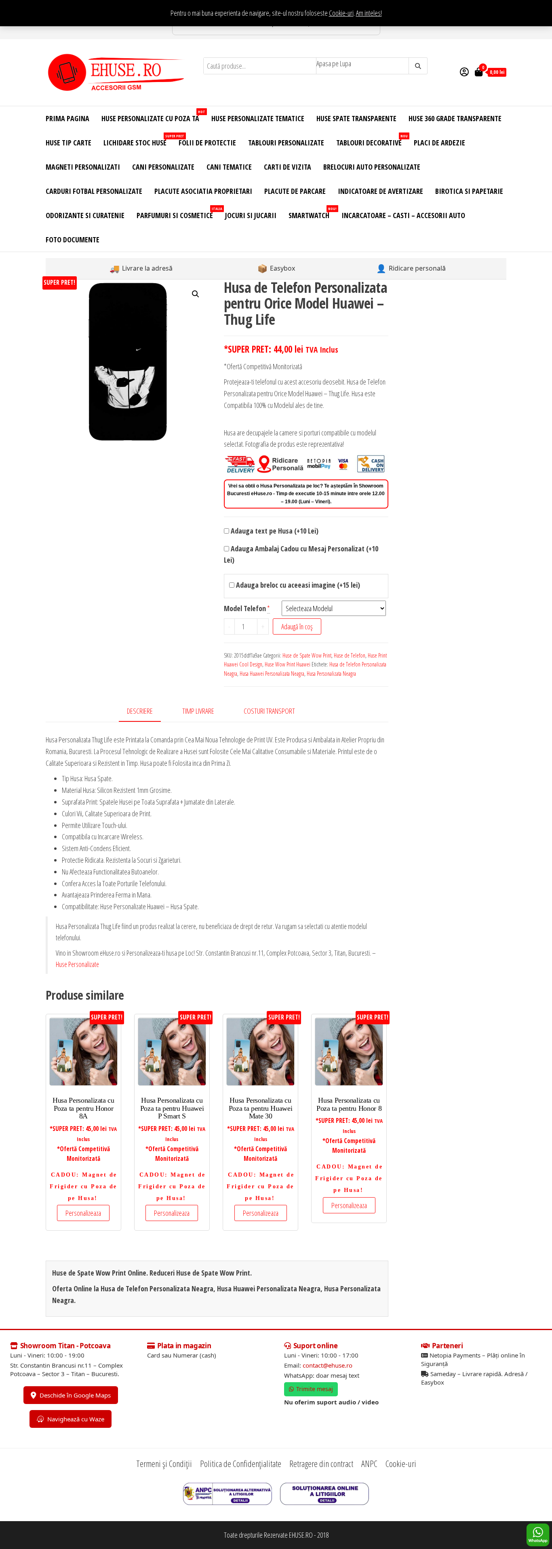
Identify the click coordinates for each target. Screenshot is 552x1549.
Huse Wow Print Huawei (287, 664)
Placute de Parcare (295, 191)
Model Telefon (245, 608)
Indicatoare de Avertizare (380, 191)
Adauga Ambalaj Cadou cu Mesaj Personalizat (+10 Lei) (301, 554)
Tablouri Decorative (372, 140)
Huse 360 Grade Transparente (455, 118)
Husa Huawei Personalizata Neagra (272, 673)
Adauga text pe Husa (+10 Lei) (273, 531)
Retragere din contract (321, 1463)
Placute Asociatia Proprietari (203, 191)
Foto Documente (72, 239)
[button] (195, 294)
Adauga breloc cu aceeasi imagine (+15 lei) (297, 585)
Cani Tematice (229, 167)
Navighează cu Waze (75, 1419)
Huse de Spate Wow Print (306, 655)
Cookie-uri (341, 13)
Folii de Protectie (207, 142)
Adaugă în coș (297, 626)
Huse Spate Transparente (356, 118)
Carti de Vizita (287, 167)
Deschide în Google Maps (75, 1395)
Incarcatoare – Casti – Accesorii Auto (403, 215)
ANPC (369, 1463)
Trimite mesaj (314, 1389)
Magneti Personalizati (83, 167)
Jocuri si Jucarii (250, 215)
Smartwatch (312, 213)
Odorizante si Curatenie (85, 215)
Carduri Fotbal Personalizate (94, 191)
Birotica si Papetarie (469, 191)
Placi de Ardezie (439, 142)
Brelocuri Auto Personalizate (371, 167)
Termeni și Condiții (164, 1463)
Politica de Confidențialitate (240, 1463)
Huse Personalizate (77, 964)
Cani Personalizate (163, 167)
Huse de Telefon (349, 655)
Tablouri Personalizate (286, 142)
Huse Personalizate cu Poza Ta (153, 116)
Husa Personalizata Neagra (331, 673)
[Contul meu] (464, 71)
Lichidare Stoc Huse (138, 140)
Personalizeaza (83, 1213)
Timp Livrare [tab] (198, 711)
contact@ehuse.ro (327, 1365)
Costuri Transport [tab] (269, 711)
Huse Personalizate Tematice (257, 118)
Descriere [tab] (140, 711)
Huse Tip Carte (68, 142)
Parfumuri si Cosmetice (178, 213)
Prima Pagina (67, 118)
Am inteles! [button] (369, 13)
